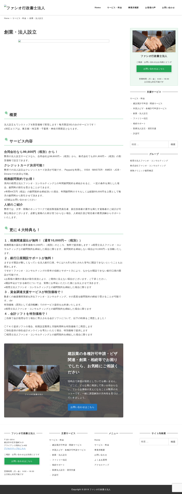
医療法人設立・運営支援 (144, 128)
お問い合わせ (100, 454)
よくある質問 (100, 459)
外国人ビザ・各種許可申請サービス (150, 108)
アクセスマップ (101, 464)
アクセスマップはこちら (15, 448)
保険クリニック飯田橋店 (141, 170)
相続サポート (139, 123)
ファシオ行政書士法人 (100, 489)
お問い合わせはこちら (82, 407)
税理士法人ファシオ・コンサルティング (149, 160)
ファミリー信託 (140, 118)
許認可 (136, 133)
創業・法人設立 (140, 113)
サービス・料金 (137, 98)
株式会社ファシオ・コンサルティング (148, 165)
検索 (173, 144)
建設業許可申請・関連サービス (148, 103)
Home (97, 439)
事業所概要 (99, 449)
